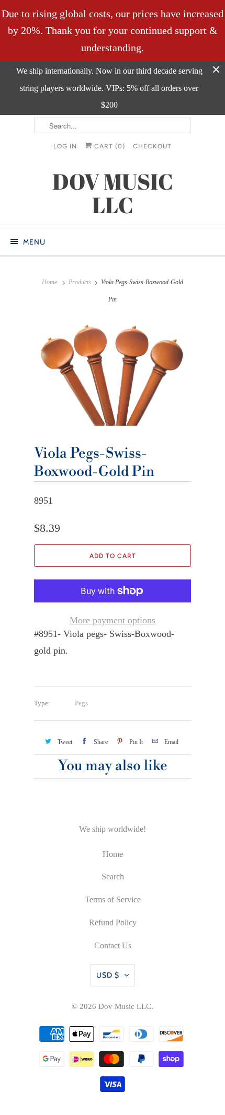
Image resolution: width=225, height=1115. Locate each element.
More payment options (112, 620)
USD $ (107, 975)
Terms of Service (113, 899)
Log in (65, 146)
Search (113, 876)
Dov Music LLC (124, 1006)
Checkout (152, 146)
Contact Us (112, 945)
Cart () (108, 146)
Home (113, 854)
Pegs (81, 703)
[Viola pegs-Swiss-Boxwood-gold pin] (112, 373)
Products (80, 282)
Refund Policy (113, 922)
